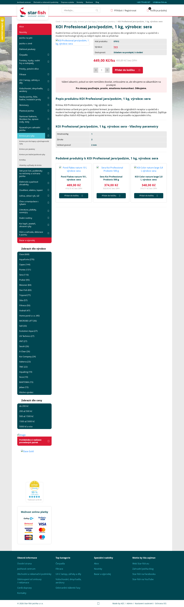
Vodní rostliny (25, 218)
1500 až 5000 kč (27, 421)
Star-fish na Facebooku (144, 574)
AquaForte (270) (26, 259)
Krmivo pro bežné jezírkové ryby (32, 154)
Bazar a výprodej (27, 240)
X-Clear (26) (24, 351)
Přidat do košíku (125, 70)
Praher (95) (24, 279)
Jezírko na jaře (25, 37)
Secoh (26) (24, 346)
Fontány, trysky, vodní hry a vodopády (29, 61)
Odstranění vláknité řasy (68, 587)
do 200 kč (23, 406)
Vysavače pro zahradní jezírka (29, 128)
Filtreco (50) (24, 305)
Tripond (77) (25, 295)
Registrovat (130, 10)
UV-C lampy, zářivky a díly (29, 81)
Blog (97, 2)
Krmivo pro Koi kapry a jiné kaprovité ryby (34, 142)
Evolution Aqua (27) (28, 331)
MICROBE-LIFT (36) (28, 320)
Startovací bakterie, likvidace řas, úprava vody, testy (28, 119)
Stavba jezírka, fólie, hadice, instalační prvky (30, 98)
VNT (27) (23, 341)
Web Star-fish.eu (140, 563)
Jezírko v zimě (25, 43)
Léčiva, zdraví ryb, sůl (29, 195)
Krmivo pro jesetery (27, 149)
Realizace (89, 2)
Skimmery (24, 105)
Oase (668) (24, 254)
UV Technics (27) (26, 336)
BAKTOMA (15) (26, 382)
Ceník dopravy (24, 587)
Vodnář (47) (24, 310)
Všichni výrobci (26, 392)
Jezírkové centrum (24, 2)
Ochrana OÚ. (161, 603)
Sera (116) (24, 274)
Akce (21, 26)
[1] (97, 10)
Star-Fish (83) (25, 290)
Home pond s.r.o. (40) (29, 315)
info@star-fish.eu (160, 2)
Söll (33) (23, 325)
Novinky (23, 32)
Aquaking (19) (25, 371)
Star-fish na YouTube (143, 579)
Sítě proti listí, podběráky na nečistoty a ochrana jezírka (30, 173)
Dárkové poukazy (27, 49)
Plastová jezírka (26, 110)
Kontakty (80, 2)
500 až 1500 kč (26, 416)
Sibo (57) (23, 300)
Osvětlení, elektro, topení (31, 190)
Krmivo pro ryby (26, 135)
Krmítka (22, 160)
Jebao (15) (23, 387)
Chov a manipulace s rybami (28, 202)
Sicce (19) (23, 377)
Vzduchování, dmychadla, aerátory (31, 89)
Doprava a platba (67, 2)
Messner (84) (25, 285)
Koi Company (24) (27, 356)
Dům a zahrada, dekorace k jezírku (31, 233)
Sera (116, 47)
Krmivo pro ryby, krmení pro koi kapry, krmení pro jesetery (89, 21)
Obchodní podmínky (45, 2)
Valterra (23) (25, 361)
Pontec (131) (25, 269)
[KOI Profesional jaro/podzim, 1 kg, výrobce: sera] (72, 41)
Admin (130, 603)
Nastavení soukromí (144, 603)
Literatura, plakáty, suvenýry (28, 211)
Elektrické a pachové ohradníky (28, 183)
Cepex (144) (24, 264)
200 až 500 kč (25, 411)
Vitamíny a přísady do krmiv (30, 165)
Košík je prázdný (158, 10)
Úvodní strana (24, 563)
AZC (122, 603)
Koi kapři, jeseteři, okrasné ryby (27, 225)
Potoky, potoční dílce (29, 68)
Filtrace (22, 74)
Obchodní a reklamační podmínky (34, 574)
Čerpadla (23, 54)
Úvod (58, 21)
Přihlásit (118, 10)
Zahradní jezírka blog (143, 568)
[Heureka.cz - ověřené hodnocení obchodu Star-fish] (34, 491)
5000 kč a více (25, 426)
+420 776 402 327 (143, 2)
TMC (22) (23, 366)
